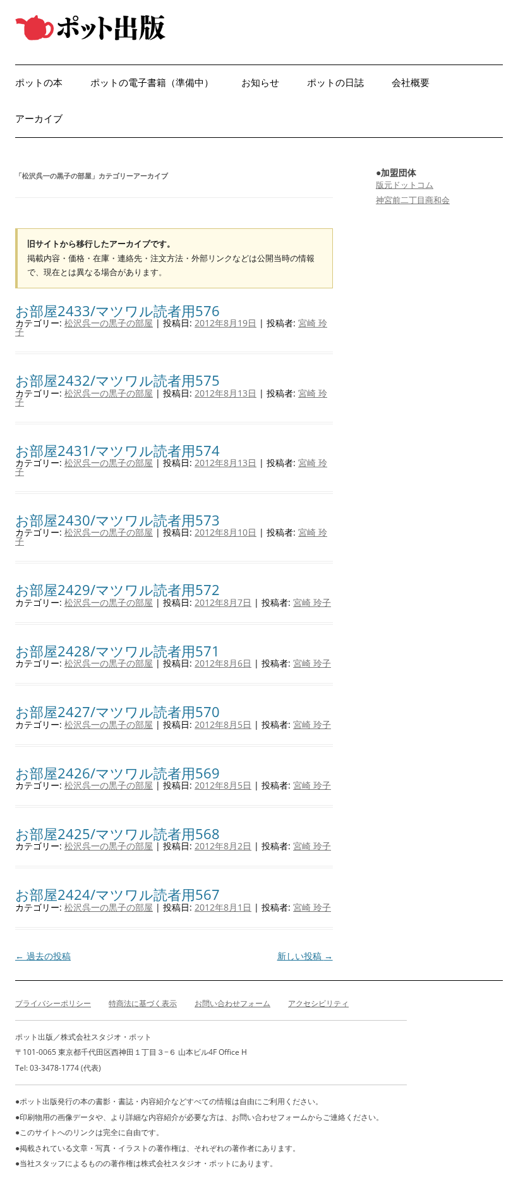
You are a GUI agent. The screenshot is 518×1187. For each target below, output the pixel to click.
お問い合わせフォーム (232, 1003)
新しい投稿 (305, 956)
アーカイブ (39, 118)
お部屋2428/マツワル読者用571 (117, 650)
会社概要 (411, 82)
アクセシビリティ (318, 1003)
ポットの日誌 (335, 82)
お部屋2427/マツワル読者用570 (117, 711)
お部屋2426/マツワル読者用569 (117, 772)
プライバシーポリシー (53, 1003)
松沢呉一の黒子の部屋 (108, 323)
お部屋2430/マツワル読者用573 (117, 519)
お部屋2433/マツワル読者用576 (117, 310)
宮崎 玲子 (312, 602)
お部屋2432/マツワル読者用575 (117, 380)
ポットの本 (39, 82)
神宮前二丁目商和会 (413, 200)
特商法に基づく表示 (143, 1003)
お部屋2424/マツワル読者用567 (117, 894)
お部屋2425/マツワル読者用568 (117, 833)
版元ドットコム (404, 184)
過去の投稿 (43, 956)
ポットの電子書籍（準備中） (152, 82)
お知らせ (260, 82)
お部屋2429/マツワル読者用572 (117, 589)
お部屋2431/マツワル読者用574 (117, 450)
